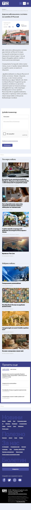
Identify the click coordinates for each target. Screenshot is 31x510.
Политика (8, 423)
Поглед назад (5, 429)
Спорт (14, 426)
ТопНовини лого (5, 3)
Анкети (10, 438)
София (3, 426)
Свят (14, 421)
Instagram (15, 480)
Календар (4, 438)
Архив (15, 438)
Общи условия (19, 452)
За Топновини (5, 446)
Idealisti (9, 421)
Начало (3, 421)
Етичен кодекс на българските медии (11, 454)
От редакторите (23, 423)
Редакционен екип (15, 446)
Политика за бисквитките (8, 452)
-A (12, 27)
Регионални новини (22, 421)
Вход (24, 3)
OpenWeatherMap (21, 501)
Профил (21, 438)
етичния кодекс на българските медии (17, 494)
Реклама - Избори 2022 (19, 449)
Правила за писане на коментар (10, 141)
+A (9, 27)
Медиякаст (14, 423)
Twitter (9, 480)
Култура (9, 426)
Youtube (20, 480)
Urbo (11, 449)
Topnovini (4, 490)
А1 (2, 423)
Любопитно (21, 426)
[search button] (20, 3)
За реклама (4, 449)
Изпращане (7, 145)
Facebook (4, 480)
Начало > (4, 9)
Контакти (24, 446)
